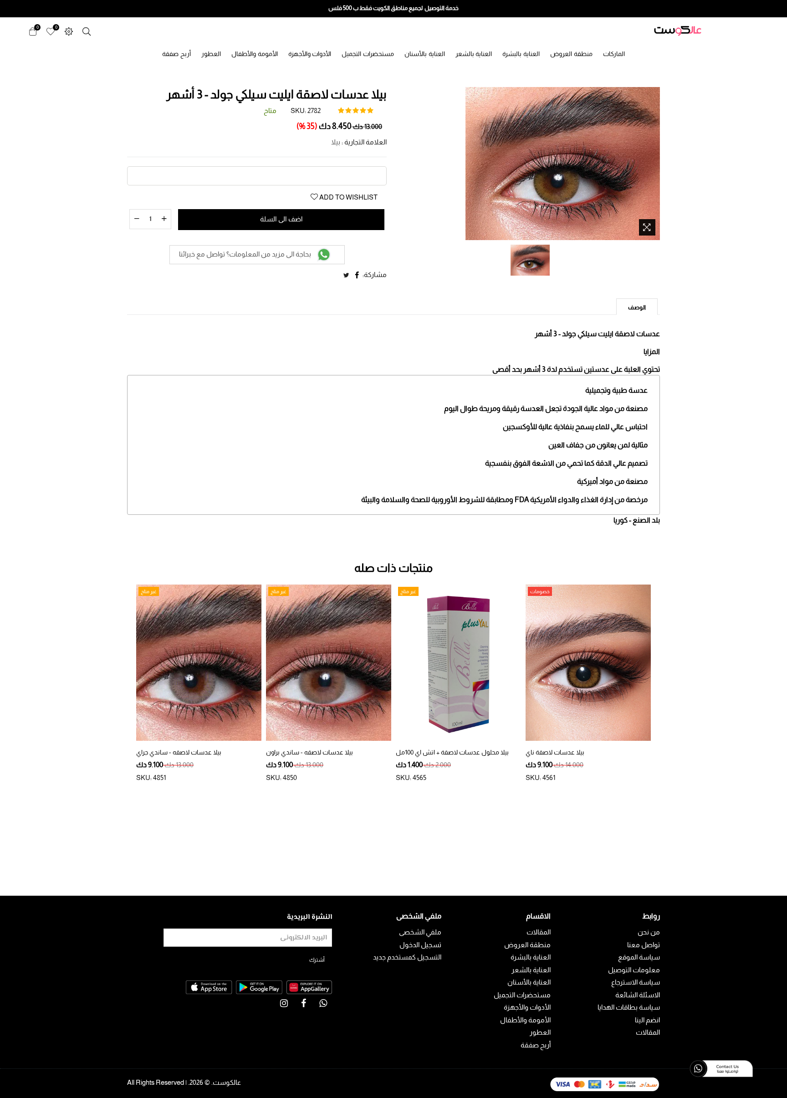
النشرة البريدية (309, 917)
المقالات (648, 1032)
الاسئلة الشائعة (637, 995)
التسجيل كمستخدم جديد (407, 957)
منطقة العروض (571, 53)
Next (662, 686)
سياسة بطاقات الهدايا (629, 1007)
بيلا (335, 142)
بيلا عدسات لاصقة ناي (555, 752)
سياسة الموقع (639, 957)
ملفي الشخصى (420, 932)
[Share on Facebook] (357, 275)
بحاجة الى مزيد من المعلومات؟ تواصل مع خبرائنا (245, 254)
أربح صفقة (176, 53)
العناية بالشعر (473, 53)
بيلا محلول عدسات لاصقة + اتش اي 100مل (452, 752)
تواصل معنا (643, 945)
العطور (211, 53)
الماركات (614, 53)
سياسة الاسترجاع (635, 982)
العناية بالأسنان (424, 53)
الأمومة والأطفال (254, 53)
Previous (125, 686)
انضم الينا (647, 1020)
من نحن (649, 932)
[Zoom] (647, 227)
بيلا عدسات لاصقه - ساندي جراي (178, 752)
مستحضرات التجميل (368, 53)
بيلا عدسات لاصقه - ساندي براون (309, 752)
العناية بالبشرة (521, 53)
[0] (50, 31)
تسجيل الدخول (420, 945)
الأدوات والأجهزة (310, 53)
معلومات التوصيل (634, 970)
